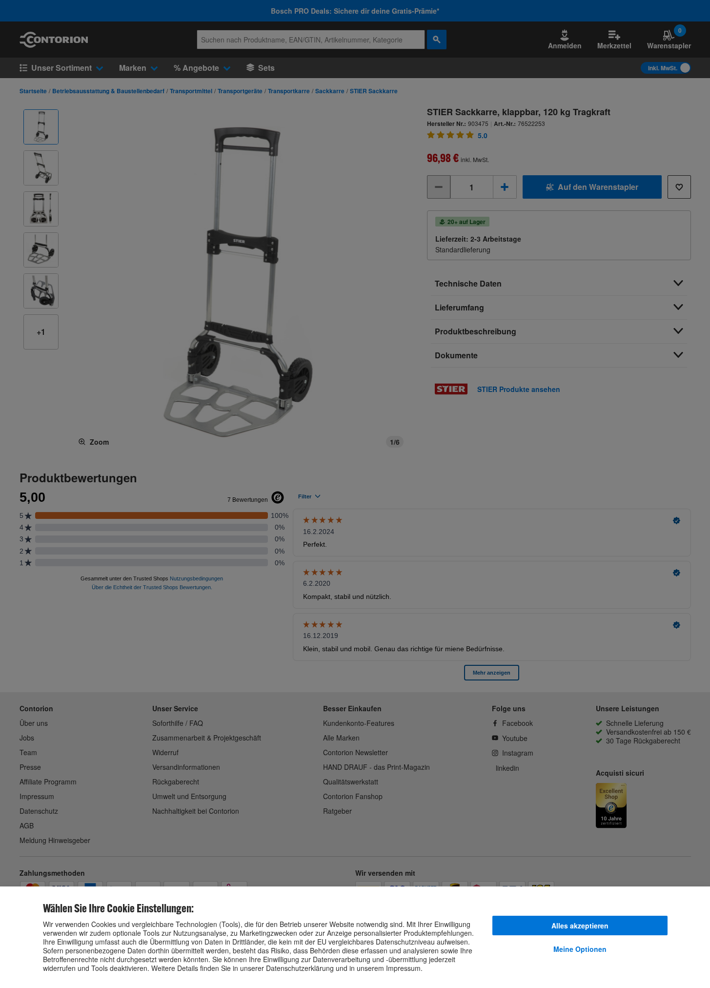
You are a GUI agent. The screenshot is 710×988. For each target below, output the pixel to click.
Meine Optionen (580, 949)
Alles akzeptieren (580, 925)
